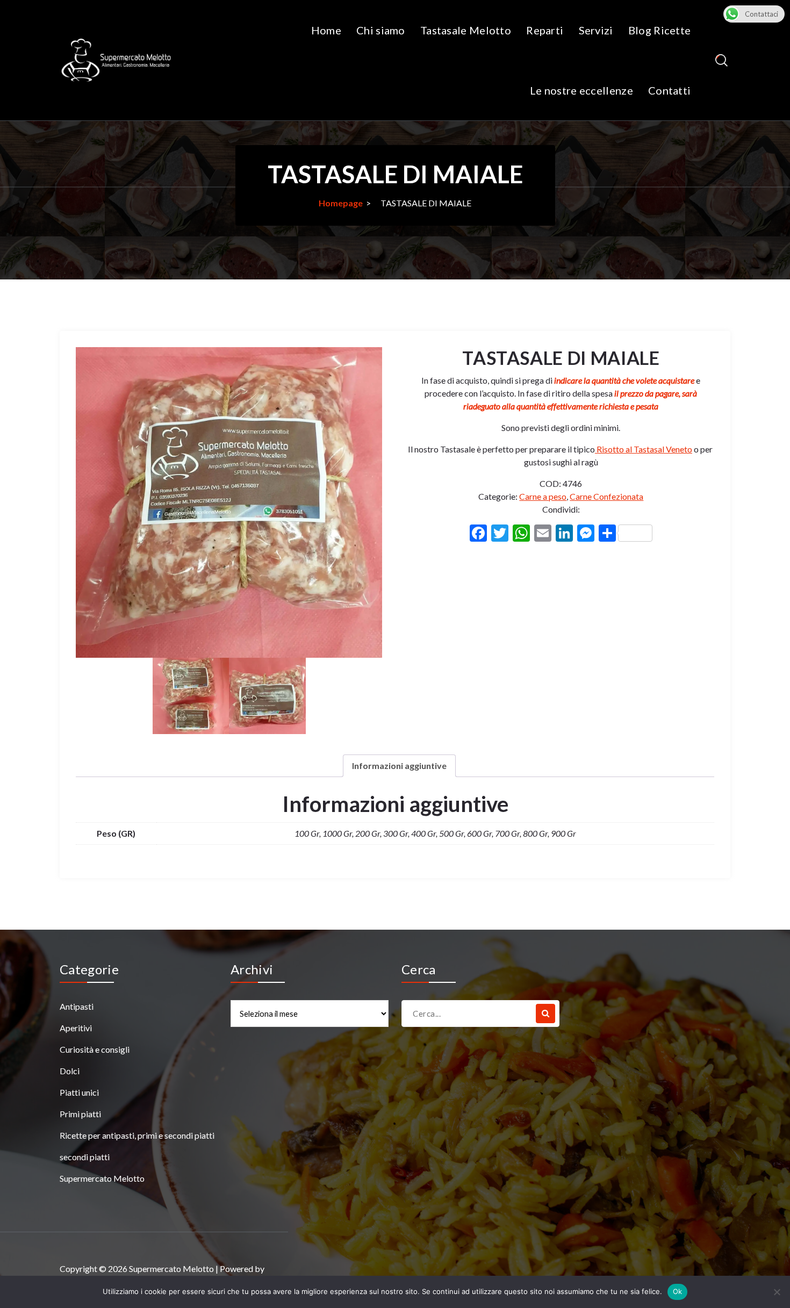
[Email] (543, 534)
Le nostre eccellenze (581, 90)
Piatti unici (79, 1092)
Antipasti (77, 1006)
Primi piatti (80, 1114)
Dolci (70, 1071)
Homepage (341, 203)
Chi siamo (380, 30)
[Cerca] (545, 1013)
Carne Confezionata (606, 496)
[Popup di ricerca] (721, 60)
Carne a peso (542, 496)
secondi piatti (85, 1157)
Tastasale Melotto (465, 30)
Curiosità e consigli (95, 1049)
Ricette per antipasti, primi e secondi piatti (137, 1135)
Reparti (544, 30)
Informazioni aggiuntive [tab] (399, 765)
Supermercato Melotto (102, 1178)
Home (326, 30)
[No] (776, 1292)
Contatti (669, 90)
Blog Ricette (659, 30)
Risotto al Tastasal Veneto (643, 449)
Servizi (596, 30)
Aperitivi (76, 1028)
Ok (678, 1291)
